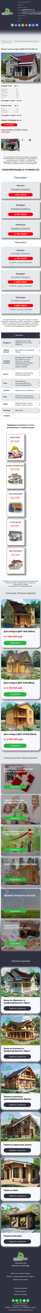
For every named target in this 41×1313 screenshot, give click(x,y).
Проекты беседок (20, 1294)
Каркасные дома (20, 1288)
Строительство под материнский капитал (15, 801)
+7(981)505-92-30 (28, 10)
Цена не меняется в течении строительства (18, 832)
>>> (10, 42)
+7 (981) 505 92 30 (20, 1303)
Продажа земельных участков (19, 895)
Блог (19, 21)
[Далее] (29, 140)
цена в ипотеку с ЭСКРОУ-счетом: (14, 130)
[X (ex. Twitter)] (20, 1300)
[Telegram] (13, 1300)
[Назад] (23, 140)
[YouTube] (24, 1300)
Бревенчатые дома (20, 1279)
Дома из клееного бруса (20, 1273)
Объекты (21, 10)
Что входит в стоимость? (20, 189)
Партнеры (22, 15)
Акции (20, 13)
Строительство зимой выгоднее (20, 864)
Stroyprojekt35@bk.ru (21, 1305)
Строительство (11, 925)
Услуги (20, 5)
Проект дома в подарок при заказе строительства (18, 770)
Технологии (22, 7)
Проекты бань (20, 1291)
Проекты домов (24, 2)
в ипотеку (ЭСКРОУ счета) (17, 928)
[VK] (17, 1300)
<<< (2, 42)
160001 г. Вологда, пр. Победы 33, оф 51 (20, 1307)
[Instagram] (28, 1300)
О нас (20, 18)
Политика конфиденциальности (20, 1309)
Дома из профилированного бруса (26, 41)
